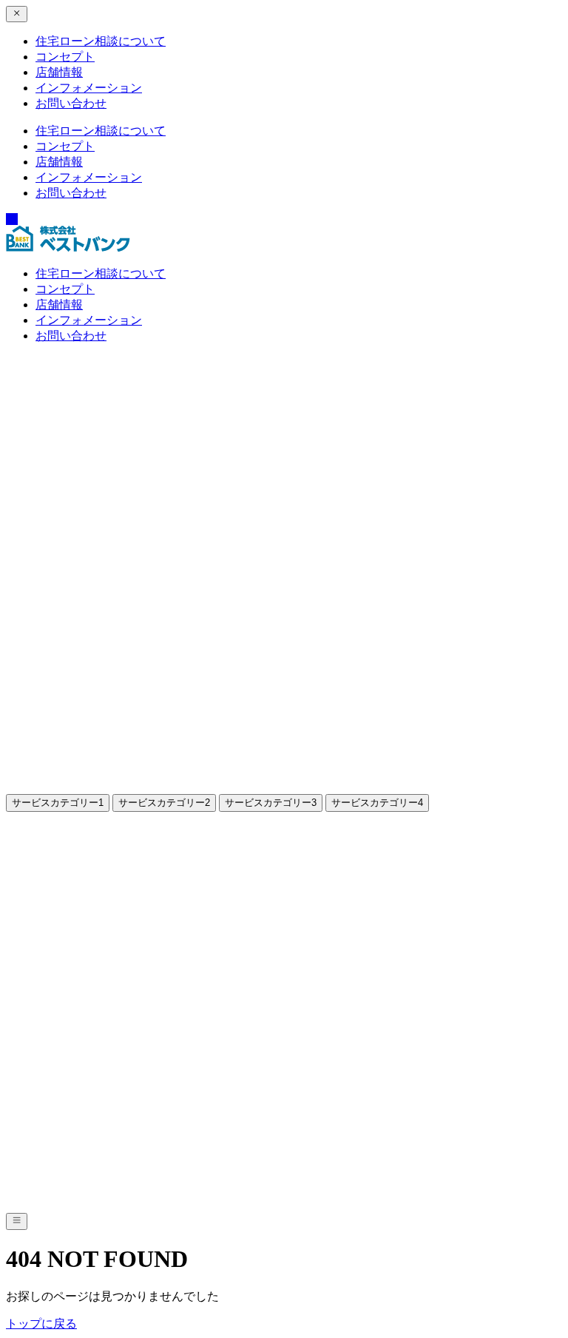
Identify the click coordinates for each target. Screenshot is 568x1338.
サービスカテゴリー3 (271, 802)
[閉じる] (16, 14)
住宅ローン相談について (101, 41)
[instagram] (12, 219)
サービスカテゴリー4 (377, 802)
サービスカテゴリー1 (58, 802)
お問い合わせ (71, 103)
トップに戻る (41, 1323)
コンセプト (65, 56)
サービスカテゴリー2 (164, 802)
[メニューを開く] (16, 1221)
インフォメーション (89, 87)
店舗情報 (59, 72)
